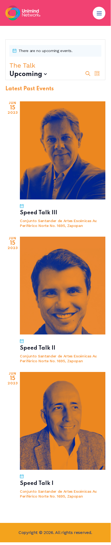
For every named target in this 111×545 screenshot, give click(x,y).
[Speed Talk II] (62, 285)
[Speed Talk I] (62, 421)
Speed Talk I (36, 483)
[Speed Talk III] (62, 150)
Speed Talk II (37, 348)
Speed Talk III (38, 213)
